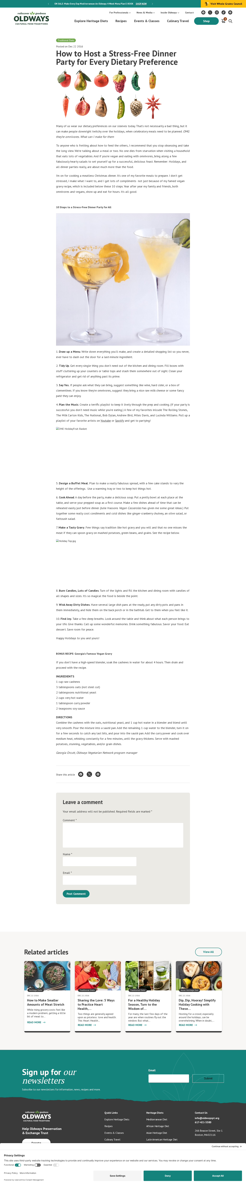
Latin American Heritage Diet (162, 1139)
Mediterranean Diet (156, 1119)
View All (208, 952)
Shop (206, 21)
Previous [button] (48, 4)
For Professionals (118, 12)
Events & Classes (146, 21)
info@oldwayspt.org (207, 1118)
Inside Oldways (169, 12)
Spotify (119, 421)
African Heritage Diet (157, 1126)
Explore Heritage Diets (91, 21)
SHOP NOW (141, 3)
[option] (100, 3)
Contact (189, 12)
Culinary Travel (178, 21)
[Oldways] (31, 18)
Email (67, 873)
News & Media (144, 12)
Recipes (121, 21)
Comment (70, 820)
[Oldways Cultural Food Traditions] (203, 12)
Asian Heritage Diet (156, 1132)
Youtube (106, 421)
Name (67, 854)
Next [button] (152, 4)
